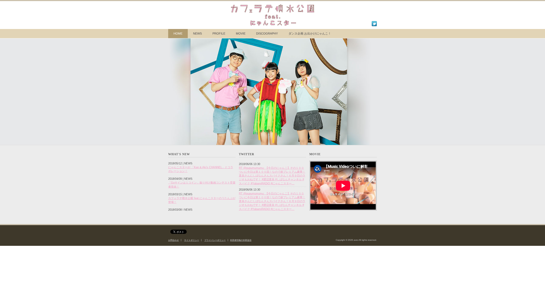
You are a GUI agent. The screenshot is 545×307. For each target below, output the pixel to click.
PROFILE (218, 33)
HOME (178, 33)
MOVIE (240, 33)
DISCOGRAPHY (267, 33)
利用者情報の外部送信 (240, 240)
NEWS (197, 33)
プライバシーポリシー (215, 240)
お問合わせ (173, 240)
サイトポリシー (191, 240)
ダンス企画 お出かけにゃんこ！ (309, 33)
